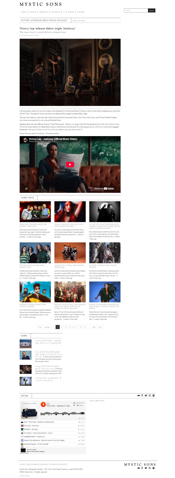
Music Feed (81, 20)
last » (100, 327)
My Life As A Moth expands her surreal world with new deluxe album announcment (104, 226)
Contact (81, 12)
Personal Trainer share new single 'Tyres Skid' (33, 225)
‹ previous (47, 327)
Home (23, 12)
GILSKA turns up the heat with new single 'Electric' (68, 225)
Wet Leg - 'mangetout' (49, 378)
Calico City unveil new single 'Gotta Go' (69, 266)
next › (94, 327)
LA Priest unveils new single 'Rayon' (103, 266)
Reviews (43, 12)
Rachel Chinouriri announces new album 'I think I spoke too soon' (104, 306)
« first (39, 327)
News (32, 12)
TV (64, 12)
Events (71, 12)
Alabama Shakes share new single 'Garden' (33, 305)
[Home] (40, 4)
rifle (28, 476)
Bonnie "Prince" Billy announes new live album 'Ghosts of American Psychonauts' (69, 306)
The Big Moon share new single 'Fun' (32, 266)
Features (54, 12)
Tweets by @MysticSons (96, 401)
